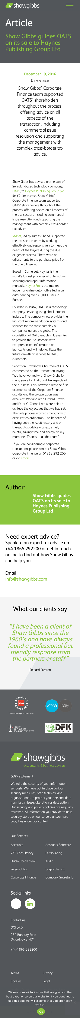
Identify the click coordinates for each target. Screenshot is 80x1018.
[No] (75, 1002)
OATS (16, 191)
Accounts (17, 845)
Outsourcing (53, 853)
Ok (41, 1011)
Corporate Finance (23, 877)
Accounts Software (58, 845)
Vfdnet (16, 236)
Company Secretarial (59, 877)
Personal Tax (19, 869)
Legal (46, 981)
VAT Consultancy (22, 853)
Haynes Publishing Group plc (44, 191)
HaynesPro (32, 285)
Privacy (47, 973)
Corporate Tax (55, 869)
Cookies (16, 981)
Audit (49, 861)
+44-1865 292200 (24, 949)
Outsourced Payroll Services (25, 861)
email (25, 458)
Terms (15, 973)
